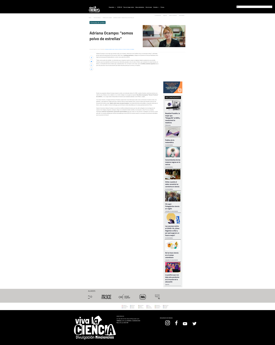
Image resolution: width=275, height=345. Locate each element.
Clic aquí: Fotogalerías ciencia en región (172, 206)
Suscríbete (181, 15)
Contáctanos (158, 15)
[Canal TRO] (133, 296)
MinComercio (141, 307)
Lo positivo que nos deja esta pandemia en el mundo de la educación (172, 278)
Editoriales (168, 125)
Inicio (90, 17)
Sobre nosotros (173, 15)
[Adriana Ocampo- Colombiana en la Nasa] (164, 36)
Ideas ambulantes (139, 7)
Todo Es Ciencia (126, 49)
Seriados (155, 7)
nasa (113, 49)
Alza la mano (149, 7)
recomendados (169, 145)
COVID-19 (119, 7)
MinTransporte (157, 306)
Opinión (167, 284)
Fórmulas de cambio (107, 17)
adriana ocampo (108, 49)
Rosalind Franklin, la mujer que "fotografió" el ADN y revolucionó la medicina (172, 118)
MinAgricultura (149, 307)
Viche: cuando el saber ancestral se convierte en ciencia (172, 184)
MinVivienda (157, 307)
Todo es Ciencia (97, 17)
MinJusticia (124, 307)
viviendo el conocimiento (171, 211)
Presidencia (124, 305)
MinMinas (140, 306)
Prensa (162, 7)
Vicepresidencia (125, 306)
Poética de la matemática (169, 141)
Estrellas (120, 49)
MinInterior (132, 306)
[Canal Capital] (115, 296)
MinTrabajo (165, 306)
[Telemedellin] (151, 296)
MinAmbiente (157, 305)
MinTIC (148, 305)
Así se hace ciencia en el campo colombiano (171, 255)
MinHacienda (141, 305)
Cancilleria (132, 307)
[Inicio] (94, 9)
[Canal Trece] (96, 296)
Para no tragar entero (128, 7)
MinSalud (165, 307)
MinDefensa (133, 305)
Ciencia (116, 49)
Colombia (132, 49)
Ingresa (165, 15)
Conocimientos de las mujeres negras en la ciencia (172, 162)
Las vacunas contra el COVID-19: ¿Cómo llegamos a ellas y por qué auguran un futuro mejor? (172, 231)
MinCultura (149, 306)
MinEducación (166, 305)
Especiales (111, 7)
